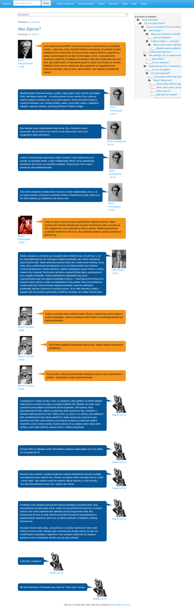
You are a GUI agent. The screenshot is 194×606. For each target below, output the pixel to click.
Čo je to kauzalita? (161, 69)
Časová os (113, 3)
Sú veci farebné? (162, 37)
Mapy (125, 3)
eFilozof (6, 3)
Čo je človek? (35, 22)
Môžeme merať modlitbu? (169, 48)
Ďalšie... (144, 3)
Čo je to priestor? (160, 62)
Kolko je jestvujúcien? (161, 51)
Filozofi (101, 3)
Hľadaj (46, 3)
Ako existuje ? (156, 30)
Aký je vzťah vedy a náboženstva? (170, 44)
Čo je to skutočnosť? (154, 23)
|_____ (152, 37)
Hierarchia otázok (86, 3)
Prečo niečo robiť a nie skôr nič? (172, 87)
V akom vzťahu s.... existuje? (165, 41)
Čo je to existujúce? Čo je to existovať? (166, 26)
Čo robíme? (33, 34)
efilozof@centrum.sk (121, 604)
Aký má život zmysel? (167, 94)
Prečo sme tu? (164, 90)
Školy (134, 3)
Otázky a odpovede (65, 3)
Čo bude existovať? (160, 73)
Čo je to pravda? (150, 19)
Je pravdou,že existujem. (145, 16)
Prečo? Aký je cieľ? (163, 80)
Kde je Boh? (158, 58)
